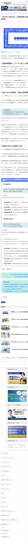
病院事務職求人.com (5, 524)
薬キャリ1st (3, 497)
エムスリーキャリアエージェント (7, 457)
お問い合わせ (4, 533)
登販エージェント (4, 506)
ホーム (3, 527)
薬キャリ (3, 493)
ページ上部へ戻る (26, 540)
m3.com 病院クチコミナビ (6, 466)
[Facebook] (3, 300)
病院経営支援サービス (5, 515)
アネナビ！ (3, 475)
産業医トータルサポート (6, 484)
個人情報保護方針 (5, 530)
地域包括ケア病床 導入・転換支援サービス (9, 519)
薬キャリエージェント (5, 488)
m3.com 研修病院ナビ (5, 470)
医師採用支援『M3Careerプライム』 (8, 510)
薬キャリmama (4, 502)
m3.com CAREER (4, 453)
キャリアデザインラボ (5, 462)
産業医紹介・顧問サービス (6, 479)
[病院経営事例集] (6, 4)
